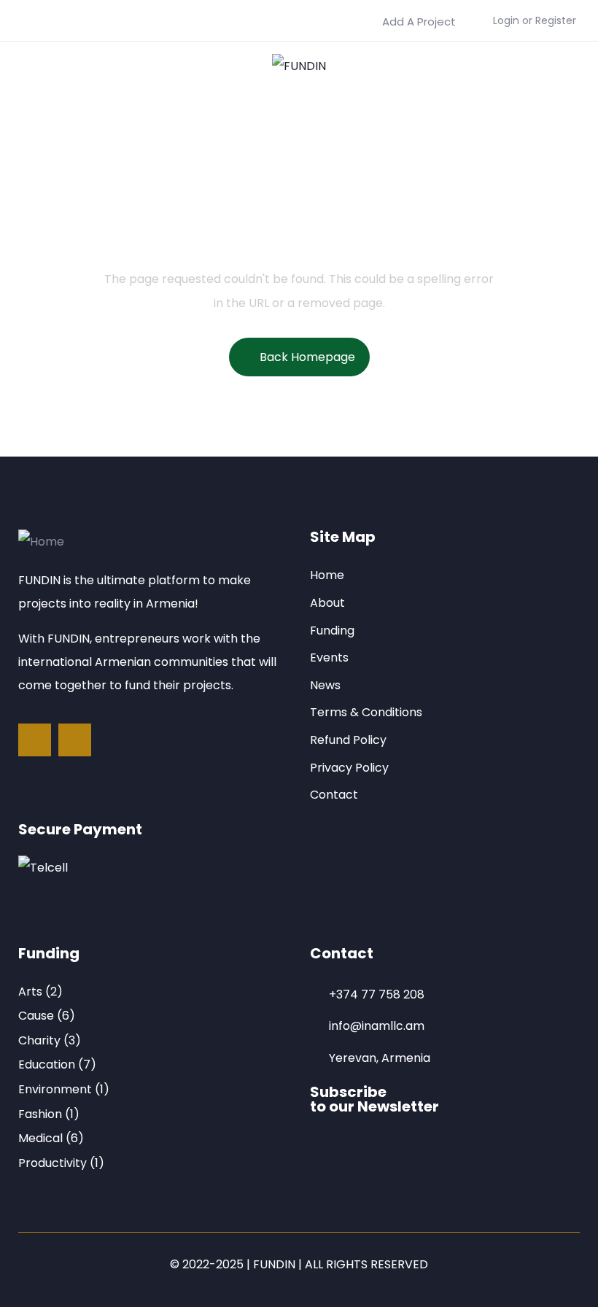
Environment (55, 1089)
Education (46, 1064)
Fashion (40, 1114)
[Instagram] (74, 740)
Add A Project (419, 21)
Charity (39, 1040)
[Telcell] (43, 868)
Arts (30, 991)
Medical (40, 1138)
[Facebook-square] (34, 740)
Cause (36, 1015)
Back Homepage (307, 357)
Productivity (52, 1163)
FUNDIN (274, 1264)
